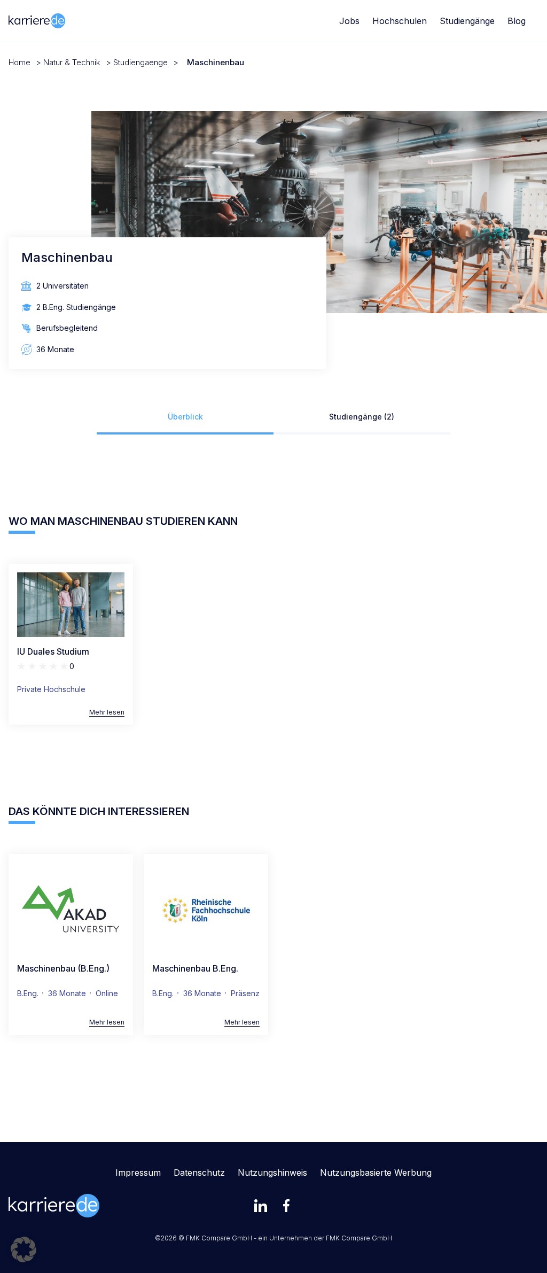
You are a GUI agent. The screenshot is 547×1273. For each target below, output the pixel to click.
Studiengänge (467, 20)
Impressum (138, 1172)
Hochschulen (399, 20)
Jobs (349, 20)
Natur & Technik (71, 62)
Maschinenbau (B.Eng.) (63, 968)
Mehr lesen (106, 712)
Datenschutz (199, 1172)
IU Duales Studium (53, 651)
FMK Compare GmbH (359, 1238)
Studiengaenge (140, 62)
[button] (23, 1249)
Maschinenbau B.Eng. (195, 968)
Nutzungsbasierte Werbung (376, 1172)
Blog (516, 20)
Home (19, 62)
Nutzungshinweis (272, 1172)
